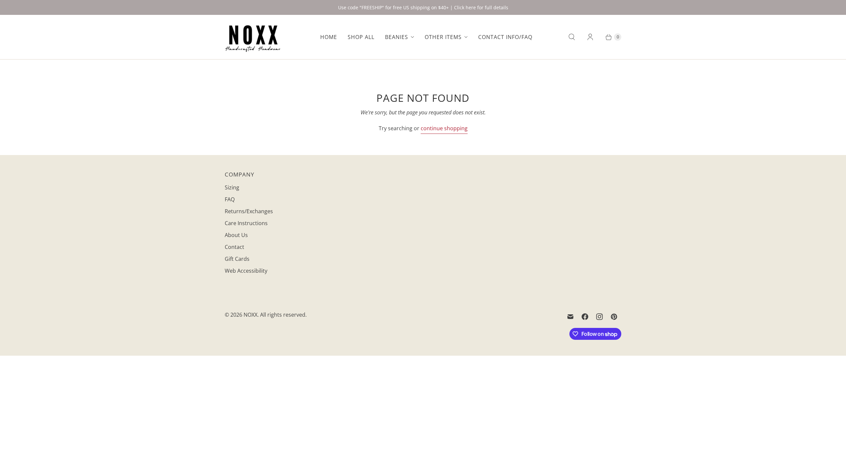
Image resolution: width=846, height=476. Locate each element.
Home (328, 37)
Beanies (396, 37)
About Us (236, 235)
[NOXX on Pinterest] (614, 317)
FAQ (230, 199)
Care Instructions (246, 223)
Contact (234, 247)
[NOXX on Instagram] (599, 317)
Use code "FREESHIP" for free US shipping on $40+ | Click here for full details (423, 7)
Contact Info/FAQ (505, 37)
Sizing (232, 187)
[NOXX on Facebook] (585, 317)
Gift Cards (237, 258)
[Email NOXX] (570, 317)
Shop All (361, 37)
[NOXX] (253, 37)
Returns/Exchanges (249, 211)
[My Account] (590, 37)
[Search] (571, 37)
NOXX (250, 314)
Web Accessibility (246, 270)
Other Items (443, 37)
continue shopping (444, 128)
